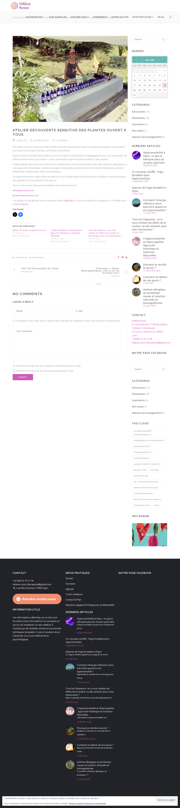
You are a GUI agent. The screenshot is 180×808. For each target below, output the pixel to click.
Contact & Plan (73, 599)
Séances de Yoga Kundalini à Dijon (149, 189)
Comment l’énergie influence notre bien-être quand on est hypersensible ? (154, 205)
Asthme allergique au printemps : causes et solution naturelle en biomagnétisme (154, 296)
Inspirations (138, 124)
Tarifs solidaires (74, 594)
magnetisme (140, 470)
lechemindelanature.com (25, 195)
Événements (138, 118)
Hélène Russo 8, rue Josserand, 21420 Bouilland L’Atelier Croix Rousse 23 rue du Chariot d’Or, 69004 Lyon (149, 328)
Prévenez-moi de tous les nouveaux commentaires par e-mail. (48, 365)
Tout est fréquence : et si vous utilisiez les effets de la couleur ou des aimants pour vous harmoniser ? (105, 233)
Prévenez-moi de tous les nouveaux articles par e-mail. (44, 370)
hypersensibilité (143, 452)
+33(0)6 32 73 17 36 (142, 339)
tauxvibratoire (142, 505)
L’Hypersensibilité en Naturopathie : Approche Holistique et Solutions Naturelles (67, 233)
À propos (70, 583)
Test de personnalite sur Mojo (39, 268)
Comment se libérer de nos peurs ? (155, 278)
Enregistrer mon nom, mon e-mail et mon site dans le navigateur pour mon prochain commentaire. (68, 320)
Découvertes (138, 111)
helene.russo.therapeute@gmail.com (151, 342)
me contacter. (21, 204)
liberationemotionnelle (147, 464)
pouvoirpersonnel (144, 494)
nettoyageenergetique (146, 482)
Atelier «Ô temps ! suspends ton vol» (29, 230)
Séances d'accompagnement (147, 136)
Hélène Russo (43, 140)
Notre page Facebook (149, 353)
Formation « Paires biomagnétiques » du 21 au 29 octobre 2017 (100, 270)
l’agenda (68, 200)
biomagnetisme (142, 446)
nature (154, 470)
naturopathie (141, 476)
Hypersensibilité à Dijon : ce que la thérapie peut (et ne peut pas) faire (154, 157)
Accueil (69, 578)
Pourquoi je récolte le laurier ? (154, 266)
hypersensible (141, 458)
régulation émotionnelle (147, 499)
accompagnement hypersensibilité (143, 433)
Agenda (70, 589)
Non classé (137, 130)
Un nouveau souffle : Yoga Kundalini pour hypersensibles (147, 175)
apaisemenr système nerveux (149, 441)
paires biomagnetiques (146, 488)
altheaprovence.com (23, 190)
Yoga (156, 505)
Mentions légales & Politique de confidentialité (90, 605)
